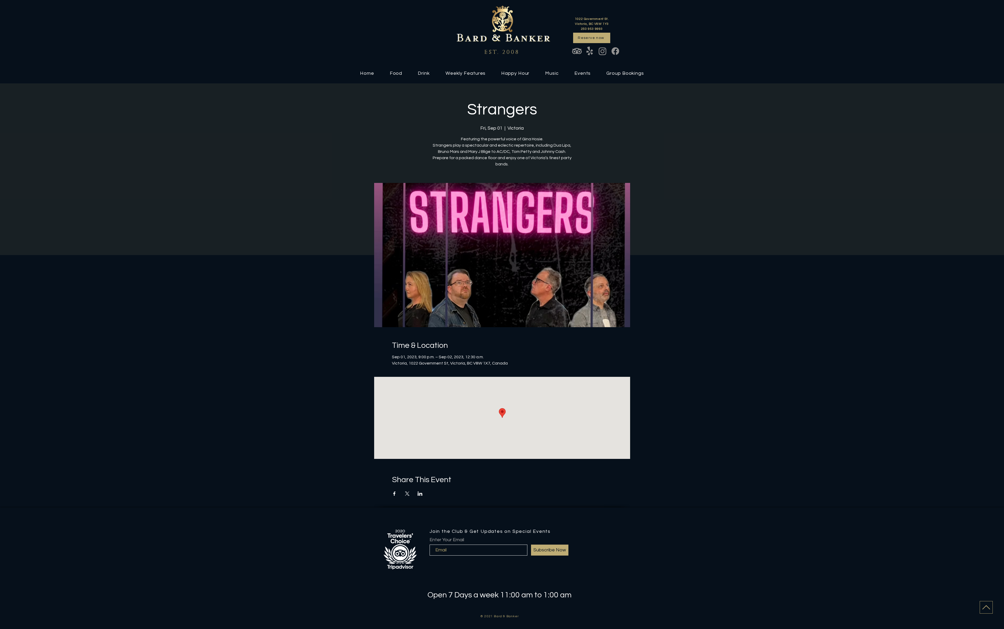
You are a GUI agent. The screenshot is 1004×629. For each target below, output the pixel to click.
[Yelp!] (590, 51)
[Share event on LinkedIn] (420, 494)
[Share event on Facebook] (394, 494)
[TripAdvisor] (577, 51)
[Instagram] (602, 51)
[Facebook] (615, 51)
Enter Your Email (447, 540)
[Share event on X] (407, 494)
